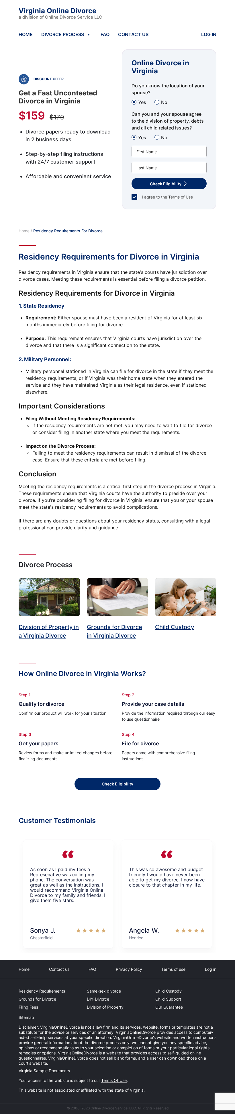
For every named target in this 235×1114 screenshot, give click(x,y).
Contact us (59, 969)
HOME (26, 34)
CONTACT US (133, 34)
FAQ (105, 34)
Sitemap (26, 1017)
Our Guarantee (169, 1007)
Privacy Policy (129, 969)
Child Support (168, 999)
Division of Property (105, 1007)
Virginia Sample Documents (44, 1070)
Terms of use (173, 969)
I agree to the (167, 197)
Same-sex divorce (104, 991)
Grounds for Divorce (37, 999)
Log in (210, 969)
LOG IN (208, 34)
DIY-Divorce (98, 999)
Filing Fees (28, 1007)
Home (24, 230)
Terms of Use (180, 196)
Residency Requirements (42, 991)
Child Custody (168, 991)
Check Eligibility (117, 783)
